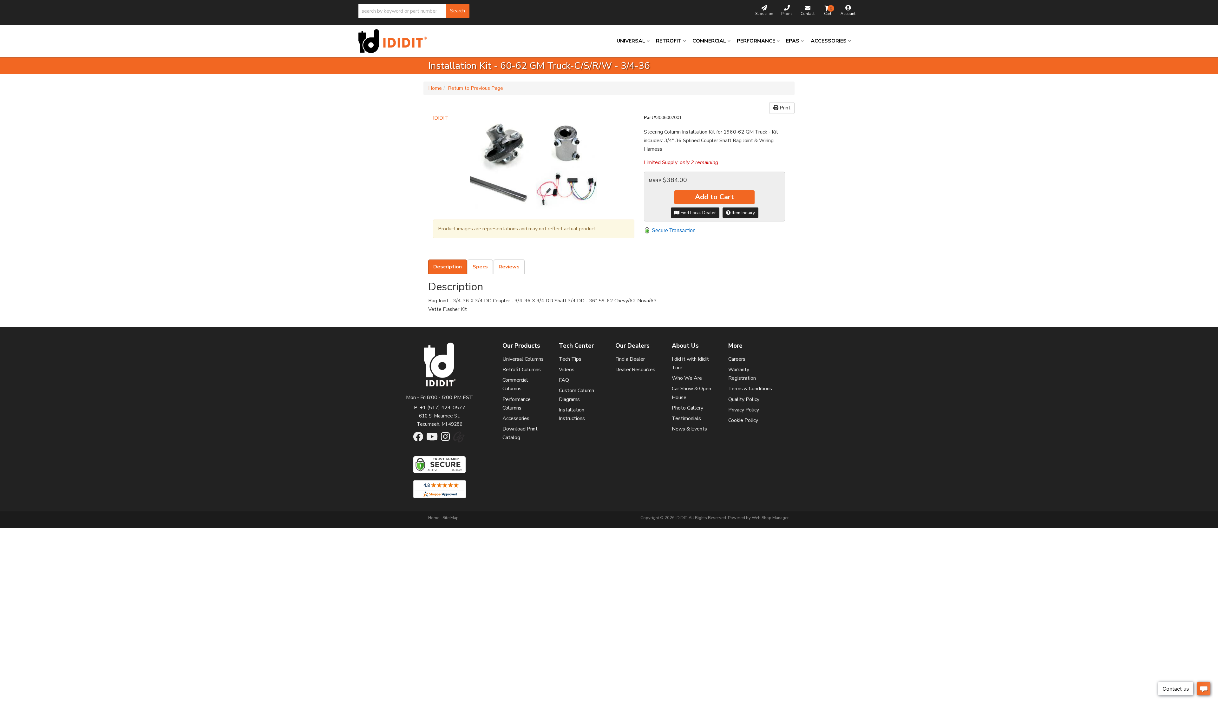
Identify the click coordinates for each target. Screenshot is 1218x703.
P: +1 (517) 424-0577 (439, 407)
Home (435, 88)
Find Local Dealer (697, 213)
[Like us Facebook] (418, 438)
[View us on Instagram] (445, 438)
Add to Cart (714, 197)
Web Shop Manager (770, 518)
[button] (413, 11)
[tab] (447, 267)
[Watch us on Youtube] (432, 438)
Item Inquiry (742, 213)
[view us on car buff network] (459, 440)
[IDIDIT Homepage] (394, 41)
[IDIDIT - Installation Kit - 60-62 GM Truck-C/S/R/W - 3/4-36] (533, 167)
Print (784, 107)
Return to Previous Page (475, 88)
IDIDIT (440, 118)
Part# (650, 118)
